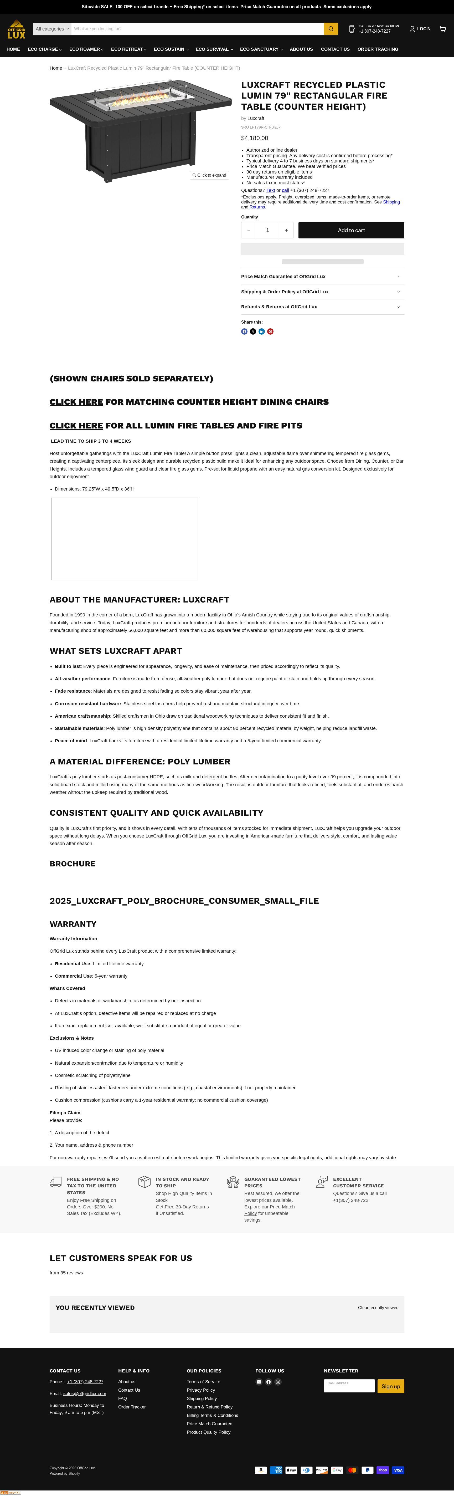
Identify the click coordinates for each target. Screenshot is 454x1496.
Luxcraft (255, 118)
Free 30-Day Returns (187, 1206)
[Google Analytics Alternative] (10, 1493)
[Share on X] (253, 331)
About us (301, 49)
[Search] (331, 29)
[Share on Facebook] (244, 331)
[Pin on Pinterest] (270, 331)
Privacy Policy (201, 1390)
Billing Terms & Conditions (212, 1415)
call (285, 190)
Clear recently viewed (378, 1307)
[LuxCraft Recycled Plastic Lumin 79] (59, 86)
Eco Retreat (127, 49)
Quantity (249, 217)
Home (13, 49)
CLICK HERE (76, 402)
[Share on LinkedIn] (262, 331)
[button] (322, 249)
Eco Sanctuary (260, 49)
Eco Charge (43, 49)
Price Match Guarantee (209, 1423)
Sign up (391, 1386)
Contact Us (335, 49)
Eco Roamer (85, 49)
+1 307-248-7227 (375, 31)
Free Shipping (95, 1200)
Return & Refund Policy (210, 1407)
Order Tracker (132, 1407)
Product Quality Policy (209, 1432)
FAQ (122, 1398)
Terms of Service (203, 1381)
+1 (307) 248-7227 (85, 1381)
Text (270, 190)
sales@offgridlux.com (84, 1393)
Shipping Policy (202, 1398)
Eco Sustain (169, 49)
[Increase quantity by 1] (286, 230)
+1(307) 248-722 (350, 1200)
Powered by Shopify (65, 1473)
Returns (257, 207)
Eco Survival (213, 49)
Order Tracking (378, 49)
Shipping (391, 202)
